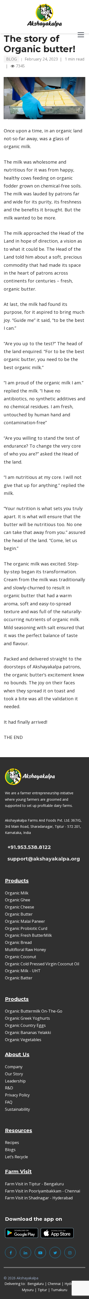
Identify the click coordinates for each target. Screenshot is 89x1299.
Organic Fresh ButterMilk (28, 935)
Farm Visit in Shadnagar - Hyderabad (39, 1198)
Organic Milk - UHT (23, 970)
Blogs (10, 1149)
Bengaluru (35, 1283)
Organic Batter (18, 978)
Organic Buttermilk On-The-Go (33, 1011)
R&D (9, 1088)
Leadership (15, 1081)
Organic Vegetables (23, 1039)
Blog (11, 59)
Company (13, 1066)
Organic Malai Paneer (25, 921)
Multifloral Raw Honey (25, 949)
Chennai (54, 1283)
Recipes (12, 1142)
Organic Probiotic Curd (26, 928)
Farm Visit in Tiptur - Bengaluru (34, 1184)
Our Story (14, 1074)
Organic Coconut (20, 956)
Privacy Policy (17, 1095)
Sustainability (17, 1109)
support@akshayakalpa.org (43, 859)
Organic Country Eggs (25, 1025)
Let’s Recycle (16, 1156)
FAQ (8, 1102)
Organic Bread (18, 942)
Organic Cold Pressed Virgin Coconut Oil (42, 964)
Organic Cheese (19, 907)
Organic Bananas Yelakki (28, 1032)
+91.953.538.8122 (29, 847)
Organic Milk (16, 893)
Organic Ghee (17, 900)
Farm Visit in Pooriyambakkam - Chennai (42, 1191)
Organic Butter (19, 914)
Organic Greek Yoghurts (27, 1018)
